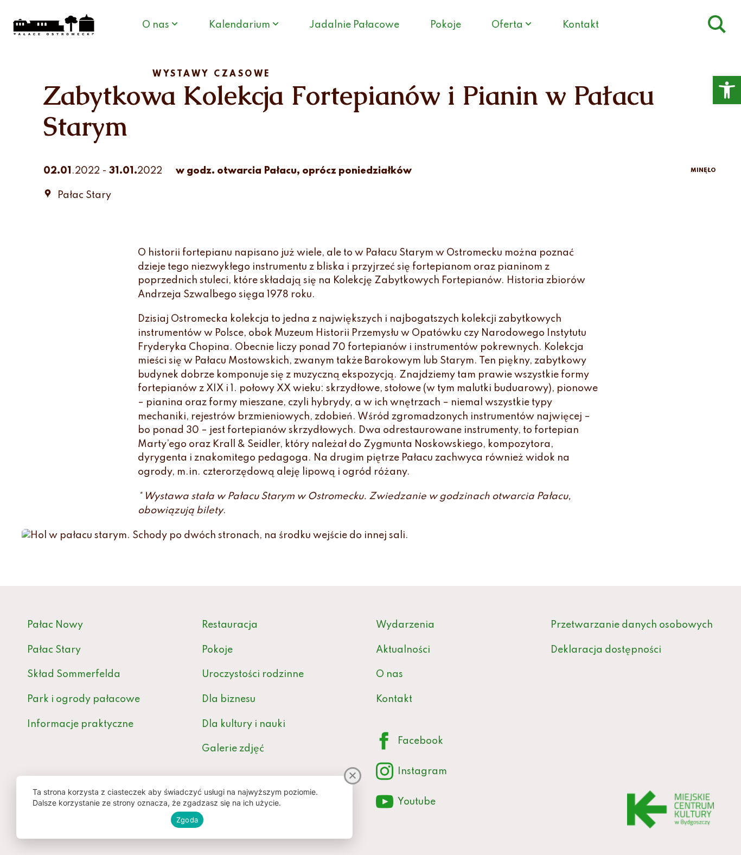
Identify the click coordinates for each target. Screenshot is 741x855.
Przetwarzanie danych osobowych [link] (632, 625)
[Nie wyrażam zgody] (352, 775)
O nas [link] (155, 25)
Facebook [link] (409, 743)
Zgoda (187, 819)
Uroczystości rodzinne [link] (253, 674)
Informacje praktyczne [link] (80, 724)
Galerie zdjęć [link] (233, 749)
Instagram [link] (411, 774)
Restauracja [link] (230, 625)
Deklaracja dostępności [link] (606, 650)
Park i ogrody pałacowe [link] (83, 699)
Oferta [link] (507, 25)
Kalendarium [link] (239, 25)
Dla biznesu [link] (228, 699)
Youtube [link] (406, 804)
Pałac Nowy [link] (55, 625)
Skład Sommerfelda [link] (73, 674)
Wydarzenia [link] (405, 625)
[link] (727, 90)
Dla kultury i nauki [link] (243, 724)
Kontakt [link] (581, 25)
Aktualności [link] (403, 650)
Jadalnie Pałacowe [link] (354, 25)
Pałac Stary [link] (54, 650)
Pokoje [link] (445, 25)
